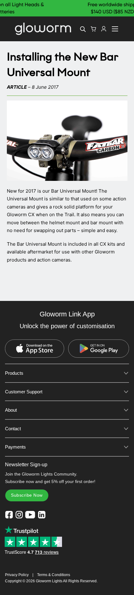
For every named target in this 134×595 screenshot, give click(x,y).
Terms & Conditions (53, 575)
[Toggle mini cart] (93, 29)
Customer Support (23, 391)
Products (14, 373)
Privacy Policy (17, 575)
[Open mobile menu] (115, 28)
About (11, 410)
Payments (15, 447)
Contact (13, 428)
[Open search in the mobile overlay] (83, 29)
